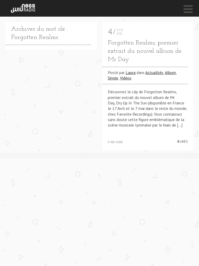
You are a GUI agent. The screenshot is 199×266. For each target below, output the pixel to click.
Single (113, 78)
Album (170, 72)
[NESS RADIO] (23, 8)
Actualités (154, 72)
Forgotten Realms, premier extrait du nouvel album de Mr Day (145, 51)
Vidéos (125, 78)
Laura (131, 72)
